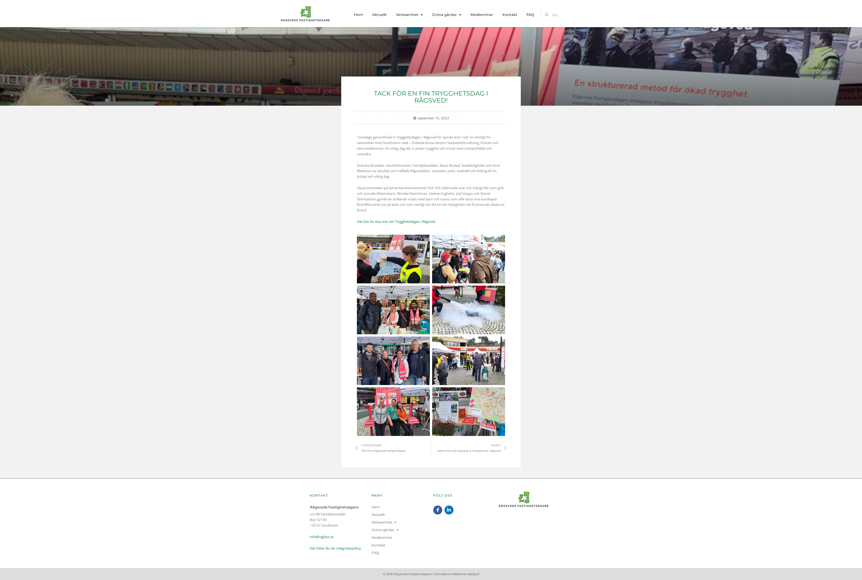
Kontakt (509, 15)
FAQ (530, 15)
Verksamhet (407, 15)
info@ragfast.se (322, 536)
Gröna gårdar (444, 15)
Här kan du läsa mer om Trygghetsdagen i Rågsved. (396, 221)
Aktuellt (379, 15)
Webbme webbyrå (465, 574)
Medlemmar (482, 15)
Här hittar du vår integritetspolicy (335, 548)
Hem (358, 15)
